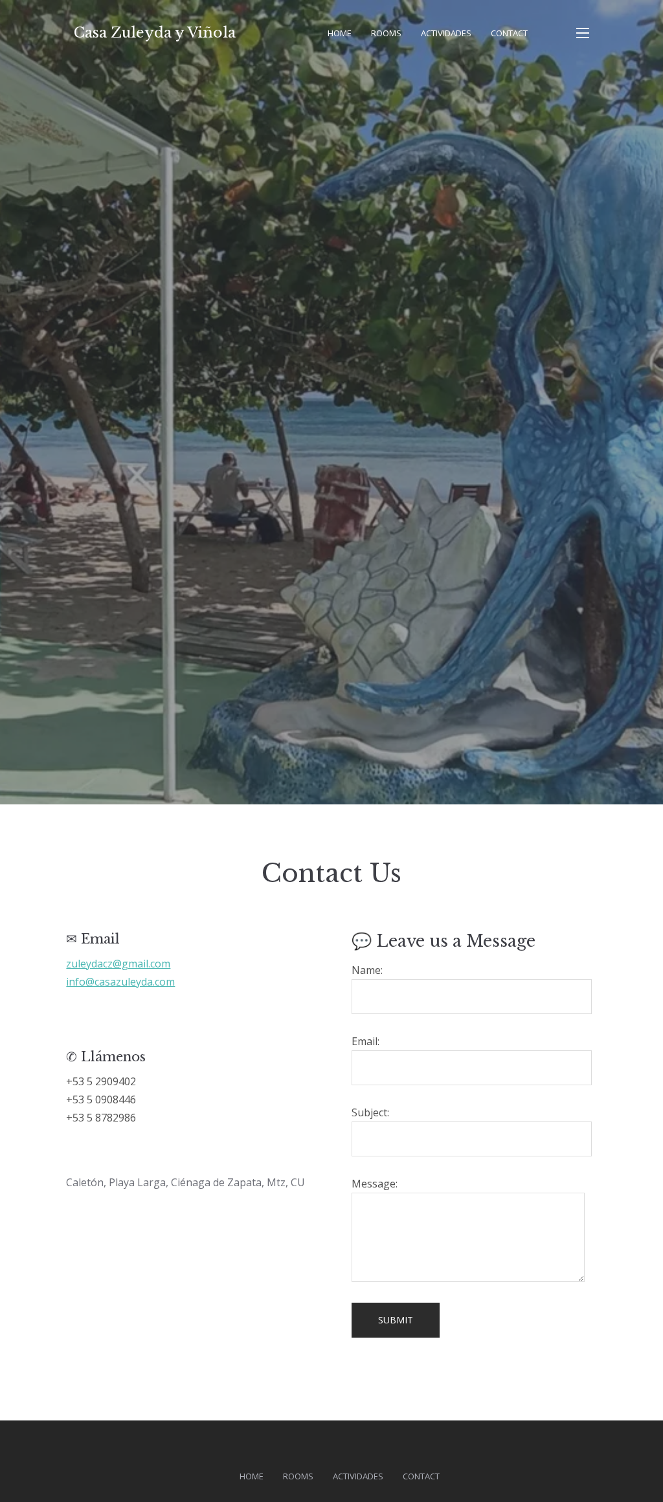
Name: (367, 970)
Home (340, 33)
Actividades (446, 33)
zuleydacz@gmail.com (118, 963)
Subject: (370, 1112)
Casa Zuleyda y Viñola (155, 32)
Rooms (386, 33)
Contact (509, 33)
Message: (375, 1183)
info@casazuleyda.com (120, 982)
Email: (365, 1041)
